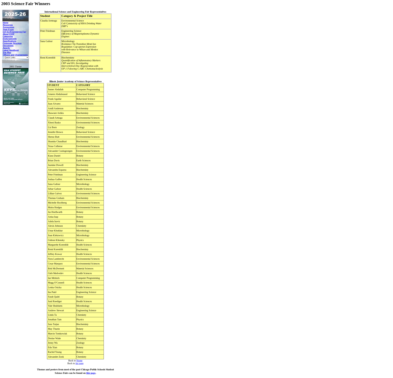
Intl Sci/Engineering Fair (14, 32)
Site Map (7, 52)
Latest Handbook (11, 50)
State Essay (8, 29)
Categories (8, 36)
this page (90, 373)
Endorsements (10, 39)
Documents (8, 46)
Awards (6, 48)
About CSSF (8, 34)
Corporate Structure (12, 43)
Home (5, 22)
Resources (8, 25)
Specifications (9, 41)
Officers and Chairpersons (15, 55)
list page (80, 363)
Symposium (8, 27)
